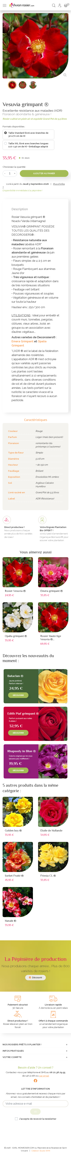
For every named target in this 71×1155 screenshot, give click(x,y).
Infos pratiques (13, 1050)
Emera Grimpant (22, 341)
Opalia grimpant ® (16, 636)
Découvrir (37, 977)
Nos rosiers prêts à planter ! (22, 1044)
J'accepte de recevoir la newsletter (37, 1119)
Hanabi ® (10, 920)
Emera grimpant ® (51, 591)
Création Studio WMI (41, 1151)
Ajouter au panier (44, 173)
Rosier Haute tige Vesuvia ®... (50, 638)
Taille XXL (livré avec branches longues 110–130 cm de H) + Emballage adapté (28, 145)
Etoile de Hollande (51, 830)
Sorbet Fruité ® (14, 875)
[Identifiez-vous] (59, 5)
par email (44, 1075)
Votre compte (12, 1057)
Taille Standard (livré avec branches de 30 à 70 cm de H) (28, 134)
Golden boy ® (13, 830)
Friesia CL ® (48, 875)
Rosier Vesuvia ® (15, 591)
